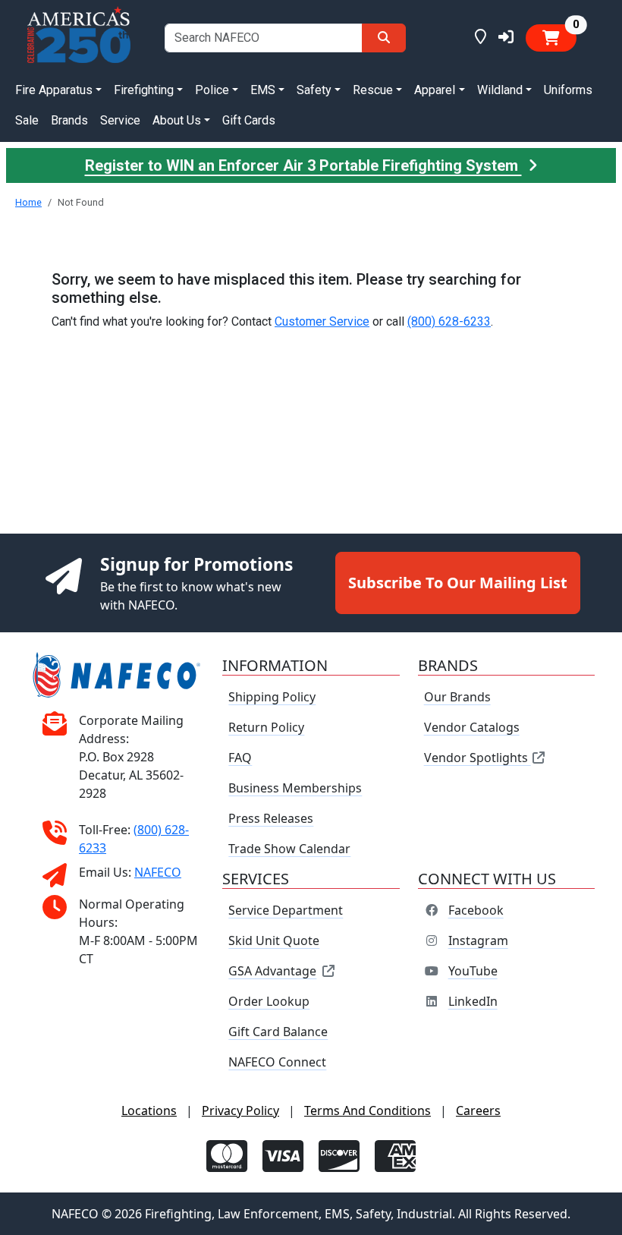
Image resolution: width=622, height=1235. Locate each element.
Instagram (478, 940)
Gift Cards (248, 120)
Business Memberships (295, 788)
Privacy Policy (240, 1110)
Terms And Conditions (367, 1110)
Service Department (285, 910)
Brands (69, 120)
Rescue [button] (373, 90)
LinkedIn (473, 1001)
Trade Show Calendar (289, 848)
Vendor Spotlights (477, 757)
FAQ (240, 757)
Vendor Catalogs (472, 727)
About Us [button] (176, 120)
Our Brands (457, 696)
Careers (478, 1110)
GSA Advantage (272, 970)
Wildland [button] (500, 90)
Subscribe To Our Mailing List (457, 582)
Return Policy (266, 727)
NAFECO (157, 872)
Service (120, 120)
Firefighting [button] (144, 90)
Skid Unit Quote (273, 940)
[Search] (384, 38)
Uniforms (568, 90)
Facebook (476, 910)
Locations (149, 1110)
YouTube (473, 970)
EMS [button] (262, 90)
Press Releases (270, 818)
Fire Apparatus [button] (54, 90)
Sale (27, 120)
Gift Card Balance (278, 1031)
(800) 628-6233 (449, 321)
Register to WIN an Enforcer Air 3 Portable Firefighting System (303, 165)
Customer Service (322, 321)
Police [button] (212, 90)
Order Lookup (268, 1001)
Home (28, 202)
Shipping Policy (272, 696)
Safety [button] (314, 90)
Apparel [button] (434, 90)
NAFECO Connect (277, 1062)
